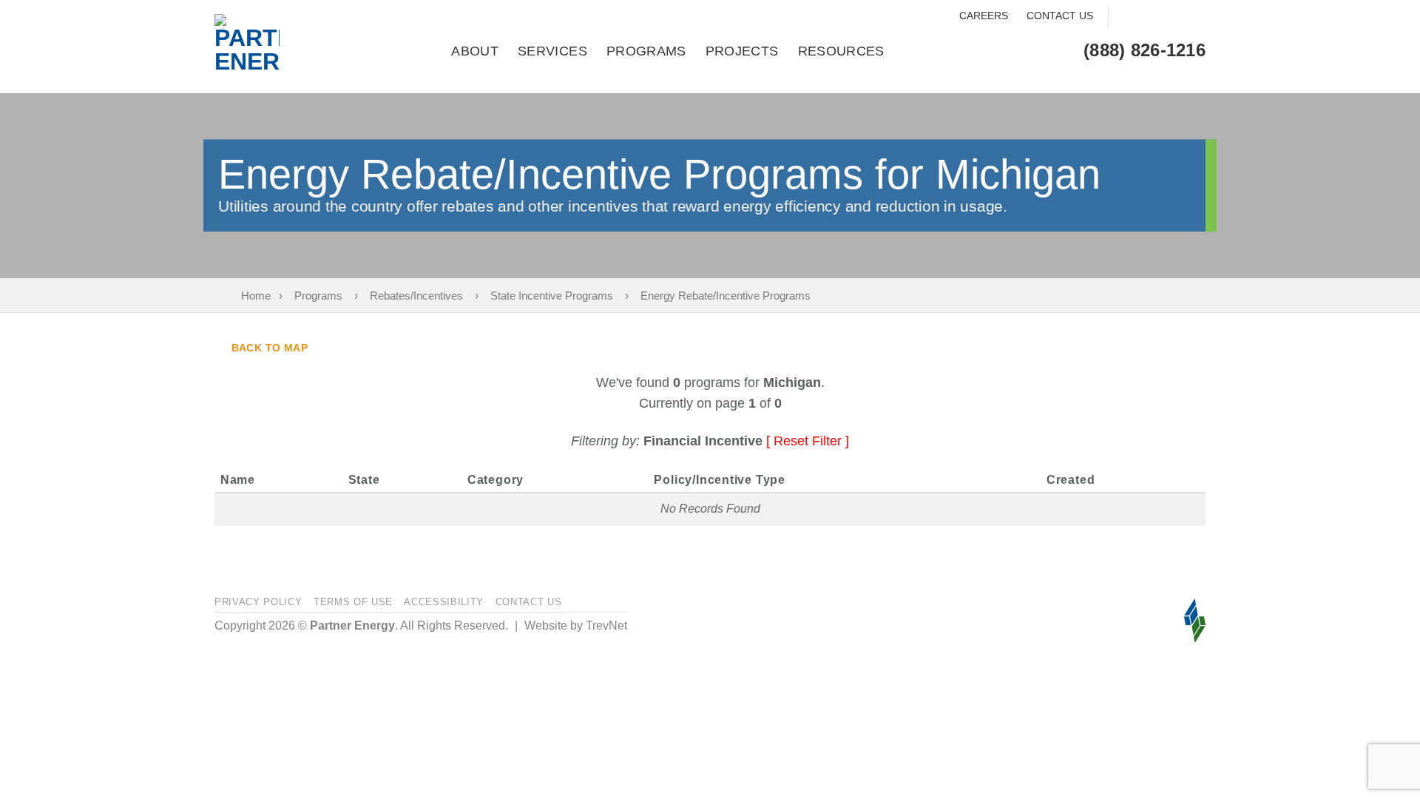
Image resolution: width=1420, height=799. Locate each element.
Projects (742, 51)
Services (552, 51)
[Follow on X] (1171, 17)
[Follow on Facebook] (1125, 17)
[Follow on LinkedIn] (1194, 17)
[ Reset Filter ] (807, 441)
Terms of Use (353, 601)
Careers (983, 15)
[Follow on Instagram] (1148, 17)
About (474, 51)
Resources (841, 51)
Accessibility (444, 601)
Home (256, 295)
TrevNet (606, 625)
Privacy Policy (258, 601)
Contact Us (1060, 15)
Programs (646, 51)
